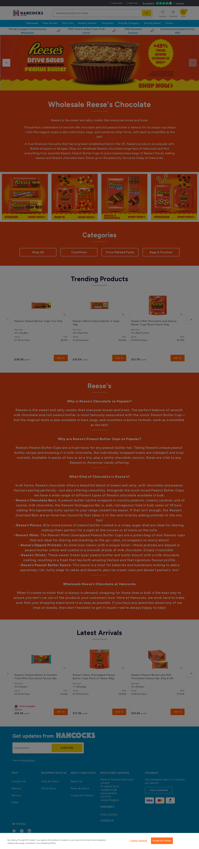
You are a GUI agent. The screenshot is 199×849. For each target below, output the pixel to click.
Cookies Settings (138, 841)
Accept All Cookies (162, 841)
